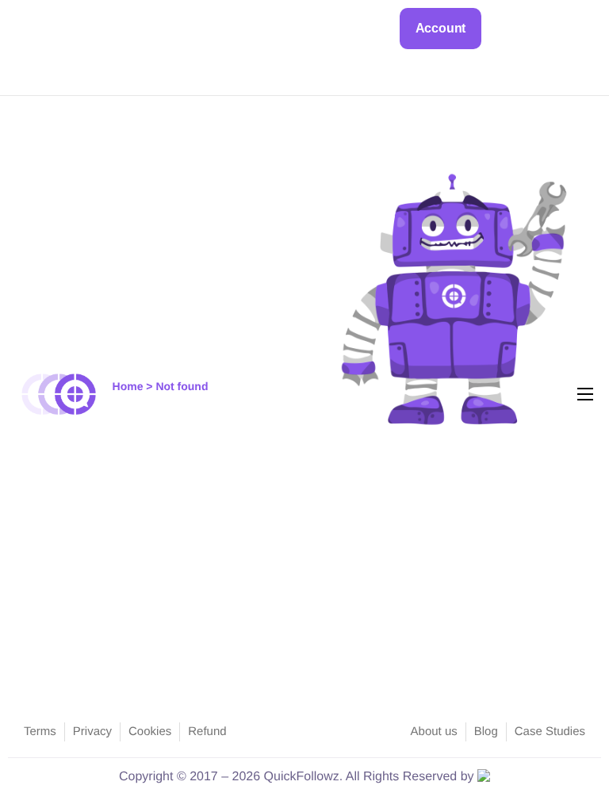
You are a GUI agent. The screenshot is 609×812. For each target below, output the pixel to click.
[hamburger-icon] (585, 394)
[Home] (59, 393)
